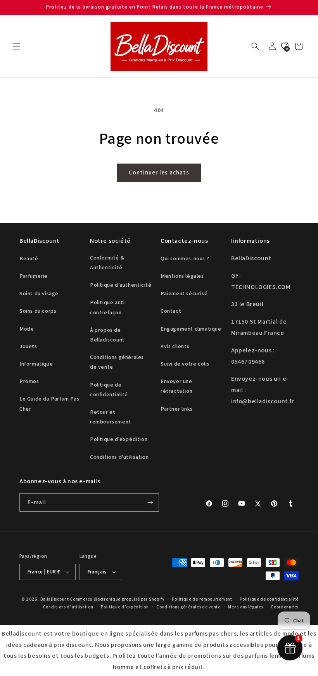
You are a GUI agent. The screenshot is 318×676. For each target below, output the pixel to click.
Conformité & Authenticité (107, 262)
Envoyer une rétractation (176, 386)
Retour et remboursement (110, 416)
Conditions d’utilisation (68, 607)
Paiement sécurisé (184, 293)
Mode (26, 328)
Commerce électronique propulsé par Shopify (117, 599)
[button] (16, 46)
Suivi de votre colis (185, 363)
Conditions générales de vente (117, 362)
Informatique (36, 363)
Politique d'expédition (118, 439)
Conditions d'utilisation (119, 456)
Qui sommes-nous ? (185, 258)
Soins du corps (37, 310)
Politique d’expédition (125, 607)
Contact (171, 310)
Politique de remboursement (202, 599)
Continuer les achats (159, 172)
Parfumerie (33, 275)
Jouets (28, 346)
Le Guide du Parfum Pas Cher (49, 403)
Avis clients (175, 346)
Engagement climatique (191, 328)
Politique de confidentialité (109, 389)
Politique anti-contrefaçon (108, 307)
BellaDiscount (54, 599)
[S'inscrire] (150, 502)
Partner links (177, 408)
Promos (29, 381)
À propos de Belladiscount (107, 334)
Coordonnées (285, 607)
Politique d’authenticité (120, 284)
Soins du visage (39, 293)
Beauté (28, 258)
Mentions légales (182, 275)
